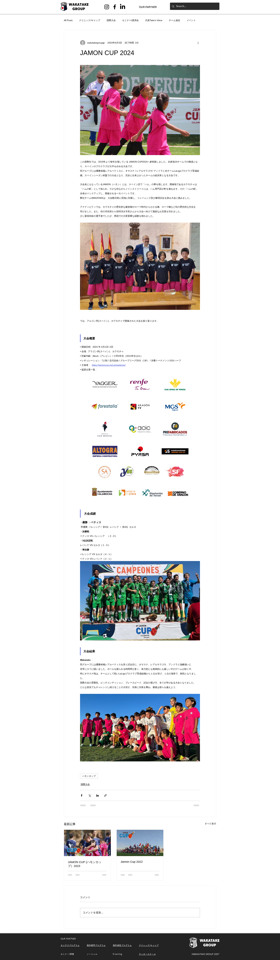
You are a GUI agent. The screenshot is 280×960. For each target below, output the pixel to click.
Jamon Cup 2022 (132, 861)
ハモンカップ (89, 776)
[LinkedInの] (122, 7)
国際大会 (111, 20)
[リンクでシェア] (105, 795)
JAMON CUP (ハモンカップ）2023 (84, 864)
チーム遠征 (174, 20)
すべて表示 (210, 823)
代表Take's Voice (153, 20)
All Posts (68, 20)
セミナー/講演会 (130, 20)
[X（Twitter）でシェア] (89, 795)
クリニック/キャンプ (89, 20)
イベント (191, 20)
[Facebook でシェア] (81, 795)
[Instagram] (107, 7)
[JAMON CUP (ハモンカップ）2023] (87, 843)
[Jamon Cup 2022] (140, 843)
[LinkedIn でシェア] (97, 795)
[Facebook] (114, 7)
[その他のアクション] (198, 43)
